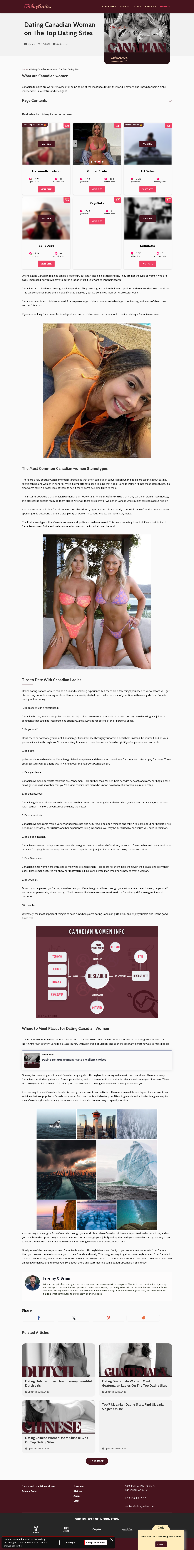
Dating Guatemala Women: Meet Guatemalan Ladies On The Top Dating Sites (134, 1383)
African (149, 6)
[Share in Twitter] (73, 1318)
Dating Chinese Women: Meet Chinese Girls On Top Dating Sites (56, 1440)
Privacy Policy (30, 1491)
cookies (21, 1539)
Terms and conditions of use (38, 1486)
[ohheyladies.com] (38, 6)
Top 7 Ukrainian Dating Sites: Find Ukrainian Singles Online (134, 1406)
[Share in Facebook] (38, 1318)
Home (25, 69)
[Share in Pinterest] (108, 1318)
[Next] (75, 143)
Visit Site (46, 144)
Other (163, 6)
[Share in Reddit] (143, 1318)
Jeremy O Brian (56, 1278)
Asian (123, 6)
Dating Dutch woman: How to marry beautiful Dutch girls (58, 1383)
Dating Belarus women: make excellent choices (74, 1059)
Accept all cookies (95, 1542)
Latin (135, 6)
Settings (70, 1542)
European (108, 6)
